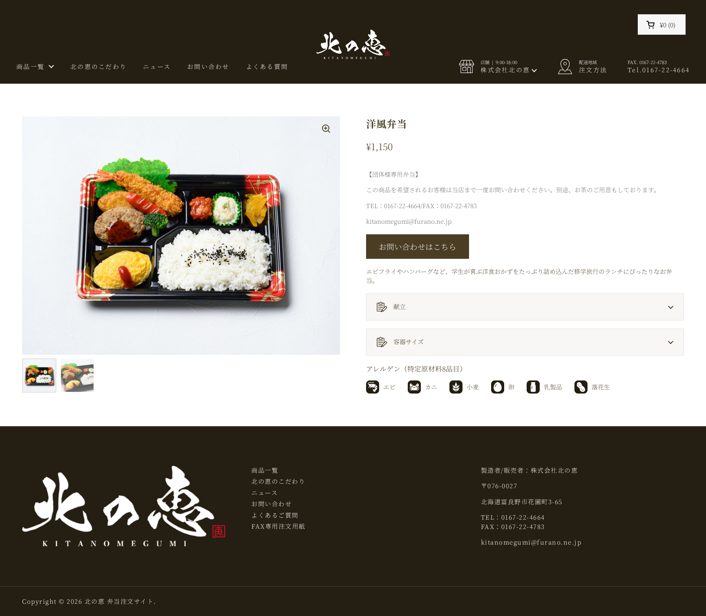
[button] (662, 24)
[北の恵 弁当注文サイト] (353, 45)
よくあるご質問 (275, 515)
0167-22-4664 (523, 517)
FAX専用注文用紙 (278, 526)
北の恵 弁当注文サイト (119, 601)
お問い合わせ (271, 503)
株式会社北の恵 (554, 470)
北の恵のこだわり (278, 481)
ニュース (264, 492)
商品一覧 (264, 470)
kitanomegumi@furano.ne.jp (531, 542)
